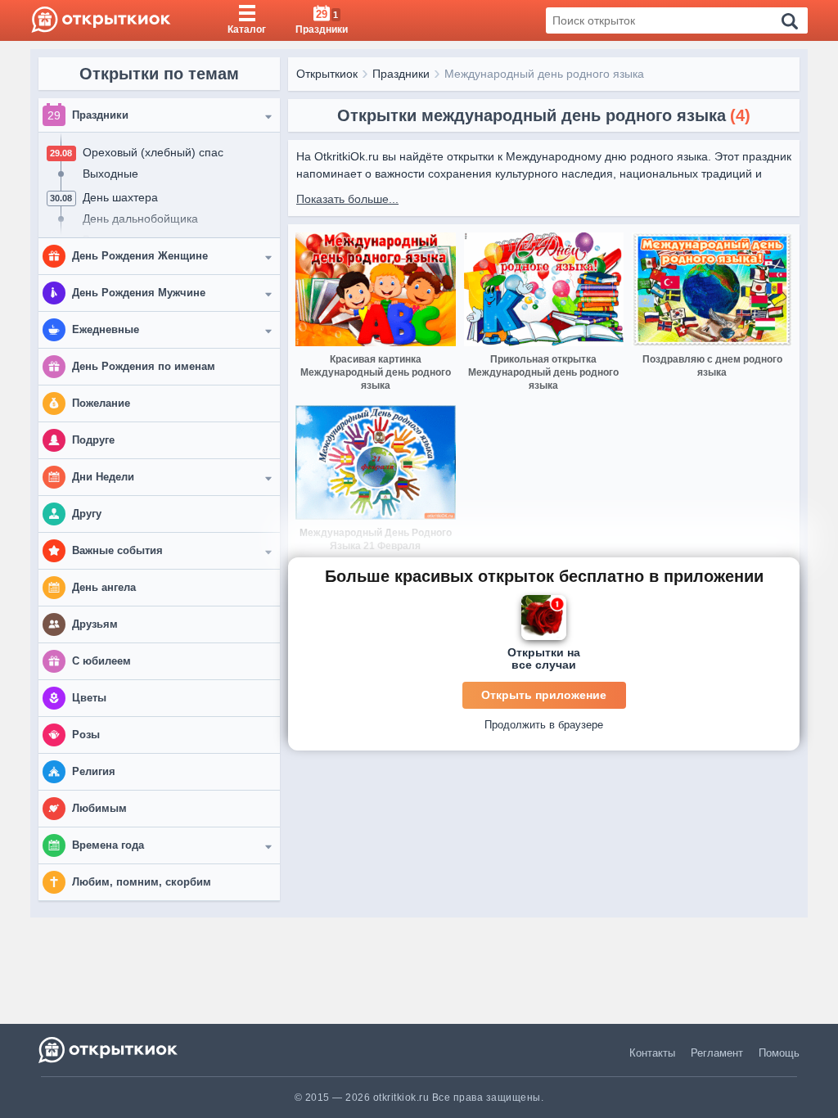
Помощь (779, 1053)
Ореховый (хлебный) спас (153, 152)
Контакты (652, 1053)
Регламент (717, 1053)
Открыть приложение (543, 694)
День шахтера (120, 197)
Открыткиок (327, 73)
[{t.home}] (109, 1049)
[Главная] (101, 20)
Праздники (401, 73)
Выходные (110, 173)
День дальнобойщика (140, 218)
